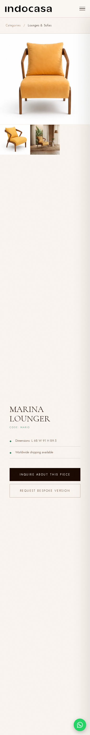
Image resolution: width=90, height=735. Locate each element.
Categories (13, 25)
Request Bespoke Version (45, 491)
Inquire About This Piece (45, 474)
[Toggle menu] (82, 9)
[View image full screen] (45, 79)
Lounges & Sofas (40, 25)
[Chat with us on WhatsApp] (80, 725)
